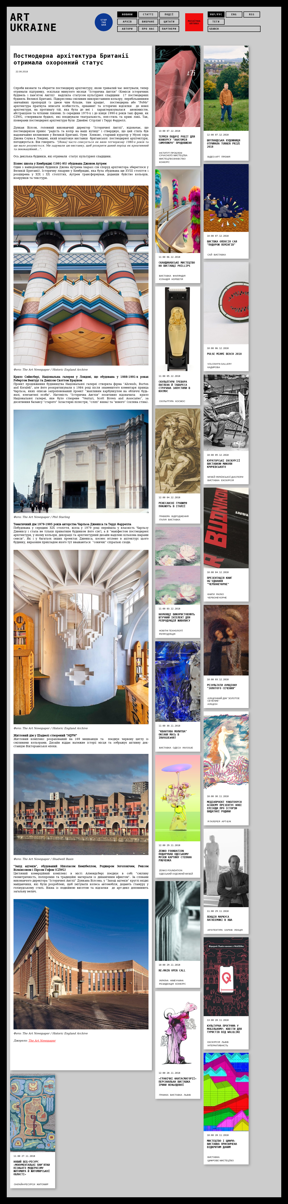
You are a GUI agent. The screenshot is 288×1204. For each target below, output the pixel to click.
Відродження (180, 516)
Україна (164, 980)
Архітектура (215, 930)
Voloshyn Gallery (219, 364)
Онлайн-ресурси (24, 1184)
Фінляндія (179, 276)
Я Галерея (213, 821)
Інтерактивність (217, 1045)
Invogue (187, 747)
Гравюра (164, 516)
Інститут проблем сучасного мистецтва (173, 154)
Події (169, 14)
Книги (211, 594)
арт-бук (226, 821)
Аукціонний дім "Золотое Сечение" (223, 699)
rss (251, 14)
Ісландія (164, 279)
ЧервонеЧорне (217, 597)
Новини (127, 14)
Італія (162, 519)
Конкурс (164, 162)
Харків (228, 930)
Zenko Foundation (170, 870)
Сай (209, 254)
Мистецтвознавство (172, 159)
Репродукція (167, 634)
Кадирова (213, 367)
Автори (127, 28)
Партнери (169, 28)
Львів (225, 1042)
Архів (127, 21)
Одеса (177, 747)
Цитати (169, 21)
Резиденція (166, 984)
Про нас (148, 28)
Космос (180, 401)
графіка (164, 1095)
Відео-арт (213, 156)
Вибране (148, 21)
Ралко (220, 594)
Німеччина (177, 980)
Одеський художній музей (176, 874)
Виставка (220, 254)
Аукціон (212, 704)
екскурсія (227, 480)
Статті (148, 14)
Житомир (42, 1184)
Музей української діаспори (225, 477)
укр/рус (216, 14)
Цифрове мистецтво (220, 1160)
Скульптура (166, 401)
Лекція (238, 930)
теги (216, 21)
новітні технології (171, 630)
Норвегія (177, 279)
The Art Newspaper (42, 1040)
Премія (225, 156)
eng (234, 14)
